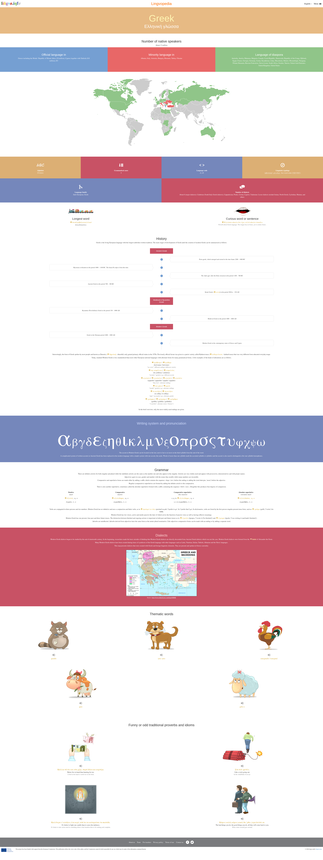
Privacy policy (158, 842)
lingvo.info (11, 4)
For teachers (147, 842)
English (307, 3)
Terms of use (169, 842)
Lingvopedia (161, 4)
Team (139, 842)
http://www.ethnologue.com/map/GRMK (164, 598)
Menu (316, 3)
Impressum (319, 849)
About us (132, 842)
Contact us (179, 842)
